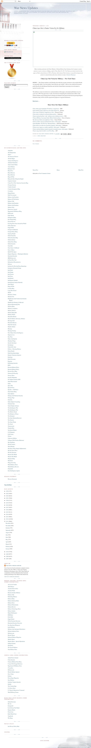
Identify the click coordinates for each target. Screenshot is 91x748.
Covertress (10, 191)
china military (41, 135)
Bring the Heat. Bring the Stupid (15, 179)
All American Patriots (13, 156)
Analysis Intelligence (13, 160)
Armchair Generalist (12, 162)
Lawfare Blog (11, 288)
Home (58, 170)
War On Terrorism (12, 452)
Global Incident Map (13, 237)
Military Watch (11, 314)
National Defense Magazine (14, 637)
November (8, 525)
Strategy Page (11, 397)
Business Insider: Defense (14, 592)
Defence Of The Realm (13, 199)
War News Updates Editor (13, 565)
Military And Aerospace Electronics (16, 629)
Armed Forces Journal (13, 658)
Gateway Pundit (11, 233)
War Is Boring (11, 446)
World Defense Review (13, 467)
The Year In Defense (12, 647)
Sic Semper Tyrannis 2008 (14, 379)
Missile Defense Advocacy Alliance (16, 318)
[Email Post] (61, 133)
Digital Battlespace (12, 613)
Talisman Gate (11, 404)
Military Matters (12, 310)
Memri (9, 292)
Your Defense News (12, 649)
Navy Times (11, 674)
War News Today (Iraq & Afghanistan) (17, 448)
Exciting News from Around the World (17, 223)
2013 (7, 516)
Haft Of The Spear (12, 252)
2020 (7, 500)
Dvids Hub (10, 617)
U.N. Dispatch (11, 432)
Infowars (10, 264)
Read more (35, 101)
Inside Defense (11, 627)
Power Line (10, 712)
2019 (7, 503)
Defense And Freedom (13, 203)
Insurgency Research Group (14, 268)
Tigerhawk (10, 716)
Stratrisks (10, 400)
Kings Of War (11, 286)
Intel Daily (10, 270)
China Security (11, 660)
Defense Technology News (14, 609)
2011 (7, 521)
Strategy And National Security (15, 395)
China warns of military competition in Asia (43, 112)
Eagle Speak (11, 215)
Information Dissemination (14, 262)
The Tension (11, 420)
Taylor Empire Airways (13, 406)
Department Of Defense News (15, 666)
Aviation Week (11, 590)
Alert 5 (9, 154)
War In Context (11, 444)
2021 (7, 498)
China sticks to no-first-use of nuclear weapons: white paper (47, 125)
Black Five (10, 171)
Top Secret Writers (12, 430)
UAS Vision (10, 434)
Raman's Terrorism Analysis (14, 355)
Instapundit (10, 706)
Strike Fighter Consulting (14, 402)
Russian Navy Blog (12, 371)
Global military (11, 240)
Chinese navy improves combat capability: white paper (46, 127)
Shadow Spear (11, 639)
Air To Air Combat (12, 584)
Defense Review (12, 607)
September (8, 530)
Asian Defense (11, 166)
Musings (10, 329)
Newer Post (35, 170)
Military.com (11, 633)
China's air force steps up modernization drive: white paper (47, 121)
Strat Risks (10, 645)
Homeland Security (12, 256)
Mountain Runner (12, 322)
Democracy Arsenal (12, 209)
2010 (7, 552)
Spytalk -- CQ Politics (13, 389)
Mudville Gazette (12, 324)
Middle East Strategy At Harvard (15, 302)
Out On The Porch (12, 343)
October (8, 528)
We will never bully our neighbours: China (43, 120)
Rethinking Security (13, 363)
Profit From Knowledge (13, 353)
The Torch (10, 424)
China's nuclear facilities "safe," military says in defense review (48, 116)
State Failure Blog (12, 391)
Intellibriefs (10, 278)
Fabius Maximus (12, 225)
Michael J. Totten (12, 294)
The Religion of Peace (13, 414)
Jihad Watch (11, 284)
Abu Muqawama (12, 152)
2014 (7, 514)
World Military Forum (13, 692)
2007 (7, 558)
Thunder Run (11, 428)
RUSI (9, 365)
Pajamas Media (11, 710)
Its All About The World (13, 708)
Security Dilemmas (12, 377)
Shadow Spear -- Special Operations (16, 641)
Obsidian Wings (12, 341)
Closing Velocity (12, 185)
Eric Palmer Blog (12, 219)
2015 (7, 512)
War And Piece (11, 442)
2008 (7, 556)
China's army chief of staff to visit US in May (43, 131)
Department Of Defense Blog (15, 211)
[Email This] (64, 134)
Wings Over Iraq (12, 462)
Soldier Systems (11, 643)
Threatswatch (11, 426)
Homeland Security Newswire (15, 623)
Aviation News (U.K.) (13, 588)
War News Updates (26, 8)
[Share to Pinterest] (70, 134)
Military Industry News (13, 631)
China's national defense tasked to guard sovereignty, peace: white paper (50, 129)
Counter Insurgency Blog (14, 189)
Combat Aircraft (12, 187)
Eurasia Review (11, 221)
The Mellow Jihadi (12, 412)
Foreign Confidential (13, 229)
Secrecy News (11, 375)
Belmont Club (11, 169)
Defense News (11, 603)
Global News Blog (12, 242)
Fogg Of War (11, 227)
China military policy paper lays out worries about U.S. (46, 110)
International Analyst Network (15, 282)
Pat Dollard (10, 345)
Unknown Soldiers (12, 438)
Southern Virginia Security (14, 682)
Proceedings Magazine (13, 678)
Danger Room (11, 193)
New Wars (10, 337)
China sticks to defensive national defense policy (44, 114)
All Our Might (11, 158)
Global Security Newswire (14, 621)
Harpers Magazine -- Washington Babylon (18, 254)
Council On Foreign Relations (15, 664)
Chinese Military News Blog (15, 662)
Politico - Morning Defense (14, 349)
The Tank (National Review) (14, 418)
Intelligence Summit (13, 280)
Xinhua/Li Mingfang (71, 74)
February (8, 546)
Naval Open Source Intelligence (15, 333)
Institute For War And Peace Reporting (17, 266)
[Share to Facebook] (69, 134)
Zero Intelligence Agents (14, 471)
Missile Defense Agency (13, 672)
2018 (7, 505)
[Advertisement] (43, 19)
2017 (7, 507)
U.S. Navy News (11, 688)
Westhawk (10, 460)
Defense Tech (11, 207)
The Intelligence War (13, 408)
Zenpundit (10, 468)
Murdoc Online (11, 326)
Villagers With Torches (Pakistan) (16, 440)
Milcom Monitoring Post (14, 304)
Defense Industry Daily (13, 601)
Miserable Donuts (12, 316)
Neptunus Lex (11, 335)
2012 (7, 519)
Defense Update (11, 611)
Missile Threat (11, 635)
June (7, 537)
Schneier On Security (13, 373)
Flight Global (11, 619)
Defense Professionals (13, 605)
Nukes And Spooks (12, 339)
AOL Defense (11, 586)
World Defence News (13, 464)
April (7, 542)
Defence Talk (11, 201)
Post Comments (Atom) (44, 173)
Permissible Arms (12, 347)
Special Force (11, 387)
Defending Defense (12, 596)
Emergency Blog (12, 217)
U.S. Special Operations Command (16, 690)
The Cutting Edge (12, 686)
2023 (7, 493)
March (7, 544)
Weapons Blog (11, 458)
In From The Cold (12, 260)
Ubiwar (9, 436)
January (8, 549)
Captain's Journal (12, 181)
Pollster (9, 676)
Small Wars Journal (12, 381)
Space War (10, 385)
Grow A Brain (11, 250)
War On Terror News (12, 450)
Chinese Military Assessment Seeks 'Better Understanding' (47, 118)
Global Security (11, 244)
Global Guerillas (12, 235)
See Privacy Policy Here (13, 726)
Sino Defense (11, 680)
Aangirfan (10, 150)
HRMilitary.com (12, 258)
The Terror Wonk (12, 422)
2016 (7, 509)
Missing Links (11, 320)
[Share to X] (67, 134)
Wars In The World (12, 454)
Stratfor (9, 684)
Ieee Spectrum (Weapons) (14, 625)
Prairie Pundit (11, 351)
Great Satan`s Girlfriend (13, 248)
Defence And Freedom (13, 197)
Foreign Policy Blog (13, 231)
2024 (7, 491)
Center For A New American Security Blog (18, 183)
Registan (10, 361)
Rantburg (10, 357)
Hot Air (9, 704)
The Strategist (11, 416)
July (7, 535)
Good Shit (10, 246)
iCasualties (10, 668)
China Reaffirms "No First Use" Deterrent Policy (44, 123)
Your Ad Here (8, 485)
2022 (7, 496)
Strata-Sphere (11, 393)
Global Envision (12, 702)
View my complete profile (11, 576)
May (7, 539)
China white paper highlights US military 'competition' (46, 108)
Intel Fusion (11, 274)
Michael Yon (11, 296)
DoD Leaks (10, 213)
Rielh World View (12, 714)
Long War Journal (12, 290)
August (7, 532)
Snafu (9, 383)
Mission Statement (12, 479)
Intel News (10, 276)
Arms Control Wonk (12, 164)
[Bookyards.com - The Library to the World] (8, 52)
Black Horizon (11, 173)
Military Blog (11, 306)
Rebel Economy (12, 359)
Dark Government (12, 195)
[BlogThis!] (65, 134)
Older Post (80, 170)
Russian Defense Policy (13, 367)
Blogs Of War (11, 177)
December (8, 523)
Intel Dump (10, 272)
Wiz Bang (10, 718)
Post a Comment (36, 143)
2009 (7, 554)
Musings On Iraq (12, 331)
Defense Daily (11, 599)
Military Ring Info (12, 312)
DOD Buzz (10, 615)
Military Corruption (12, 308)
